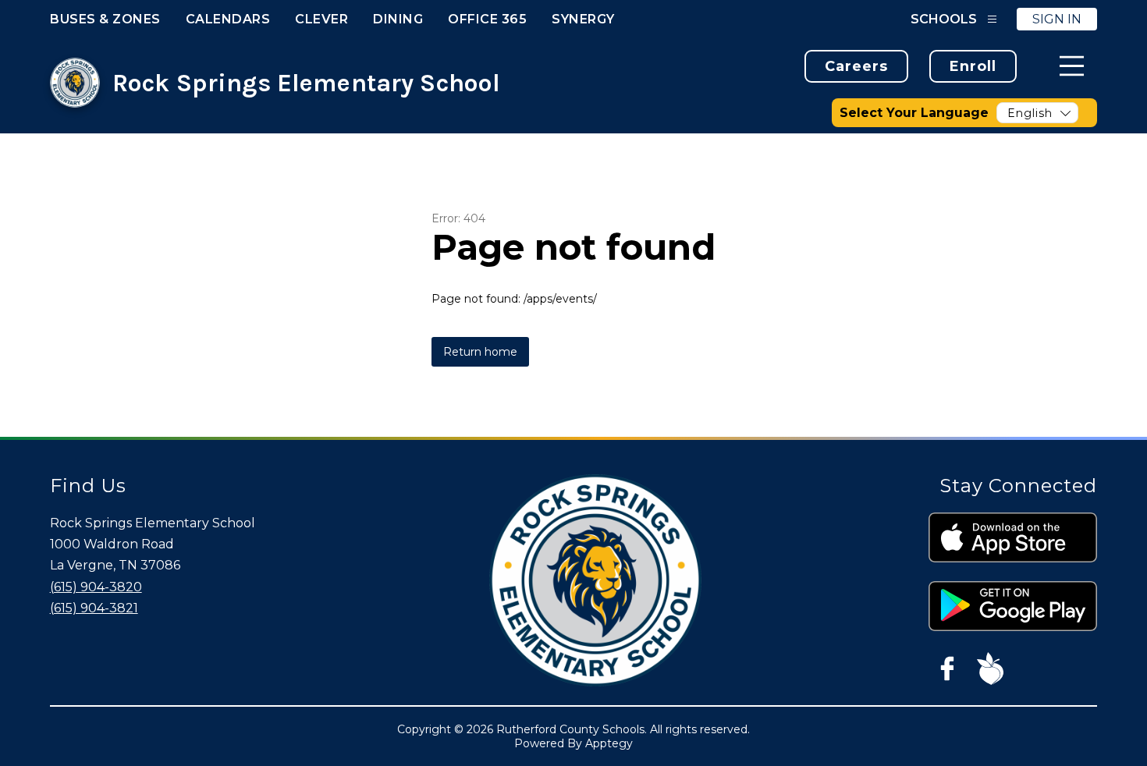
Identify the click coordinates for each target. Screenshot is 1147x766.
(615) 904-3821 (94, 608)
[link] (856, 66)
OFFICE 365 (487, 19)
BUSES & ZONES (105, 19)
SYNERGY (583, 19)
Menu (1071, 66)
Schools (944, 19)
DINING (398, 19)
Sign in (1056, 19)
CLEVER (321, 19)
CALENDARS (228, 19)
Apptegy (609, 743)
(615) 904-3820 (96, 587)
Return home (480, 352)
